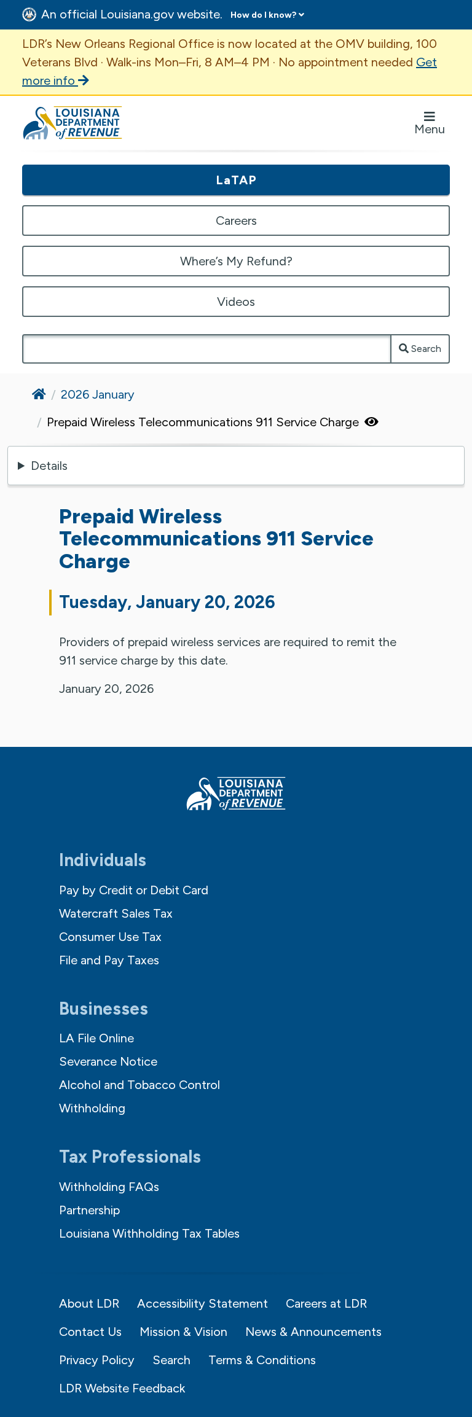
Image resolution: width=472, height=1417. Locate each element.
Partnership (89, 1210)
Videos (236, 301)
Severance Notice (108, 1061)
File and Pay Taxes (109, 960)
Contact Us (90, 1331)
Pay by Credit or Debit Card (133, 890)
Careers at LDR (326, 1303)
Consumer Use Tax (110, 936)
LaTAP (236, 180)
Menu (429, 129)
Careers (236, 220)
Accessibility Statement (202, 1303)
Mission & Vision (183, 1331)
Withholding (92, 1108)
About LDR (89, 1303)
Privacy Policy (97, 1360)
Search (425, 348)
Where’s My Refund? (236, 261)
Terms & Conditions (262, 1360)
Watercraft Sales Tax (116, 913)
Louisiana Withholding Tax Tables (149, 1233)
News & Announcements (313, 1331)
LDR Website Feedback (122, 1388)
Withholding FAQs (109, 1186)
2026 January (98, 394)
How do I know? (263, 15)
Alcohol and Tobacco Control (139, 1084)
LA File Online (96, 1038)
